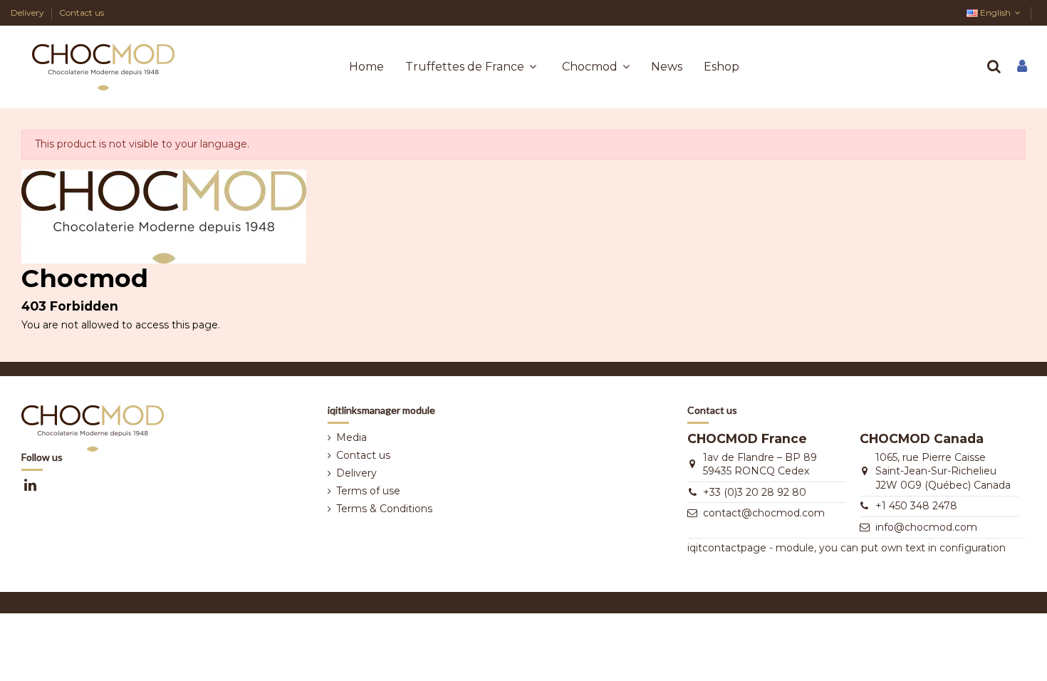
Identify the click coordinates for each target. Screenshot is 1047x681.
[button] (595, 67)
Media (351, 437)
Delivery (28, 12)
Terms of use (368, 490)
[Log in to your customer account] (1022, 67)
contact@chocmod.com (764, 512)
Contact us (81, 12)
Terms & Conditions (384, 508)
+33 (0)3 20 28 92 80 (754, 492)
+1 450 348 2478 (916, 505)
